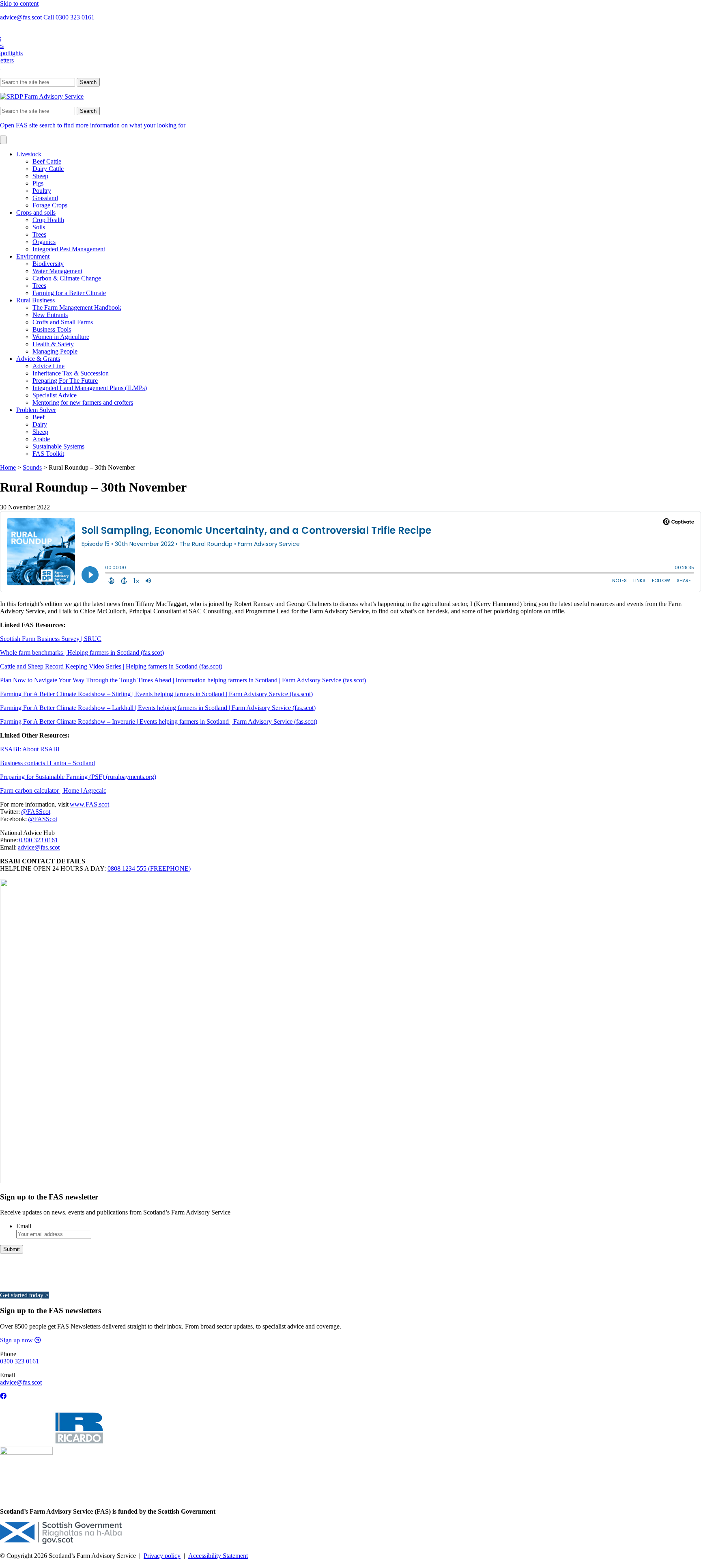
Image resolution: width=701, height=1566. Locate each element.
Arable (41, 439)
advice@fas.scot (21, 17)
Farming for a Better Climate (69, 292)
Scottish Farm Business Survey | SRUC (50, 638)
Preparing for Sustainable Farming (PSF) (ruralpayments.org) (78, 776)
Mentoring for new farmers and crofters (82, 402)
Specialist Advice (54, 395)
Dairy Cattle (48, 168)
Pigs (37, 183)
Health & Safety (53, 344)
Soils (38, 227)
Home (8, 467)
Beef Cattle (46, 161)
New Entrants (50, 314)
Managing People (54, 351)
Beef (38, 417)
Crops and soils (36, 212)
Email (23, 1226)
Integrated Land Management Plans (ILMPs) (89, 387)
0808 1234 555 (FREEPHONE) (149, 868)
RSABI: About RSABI (30, 749)
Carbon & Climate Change (66, 278)
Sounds (32, 467)
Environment (32, 256)
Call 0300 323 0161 (69, 17)
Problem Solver (36, 409)
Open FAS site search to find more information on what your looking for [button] (92, 125)
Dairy (39, 424)
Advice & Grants (38, 358)
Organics (44, 241)
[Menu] (3, 140)
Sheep (40, 176)
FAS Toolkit (48, 453)
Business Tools (51, 329)
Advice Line (48, 365)
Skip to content (19, 3)
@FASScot (35, 811)
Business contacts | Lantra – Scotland (47, 762)
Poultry (41, 190)
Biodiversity (48, 263)
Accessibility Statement (218, 1555)
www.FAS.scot (89, 804)
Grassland (45, 197)
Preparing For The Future (65, 380)
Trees (39, 234)
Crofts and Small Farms (62, 322)
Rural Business (35, 300)
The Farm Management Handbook (76, 307)
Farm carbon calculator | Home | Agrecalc (53, 790)
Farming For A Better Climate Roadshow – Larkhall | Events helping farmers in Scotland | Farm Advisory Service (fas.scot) (158, 707)
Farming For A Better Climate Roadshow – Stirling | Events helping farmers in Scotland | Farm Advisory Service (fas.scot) (156, 693)
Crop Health (48, 219)
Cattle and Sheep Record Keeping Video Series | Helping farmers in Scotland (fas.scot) (111, 666)
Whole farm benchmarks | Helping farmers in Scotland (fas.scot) (82, 652)
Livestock (28, 154)
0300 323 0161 (38, 840)
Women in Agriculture (60, 336)
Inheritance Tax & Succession (70, 373)
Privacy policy (162, 1555)
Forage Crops (49, 205)
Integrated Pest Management (68, 249)
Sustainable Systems (58, 446)
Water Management (57, 270)
